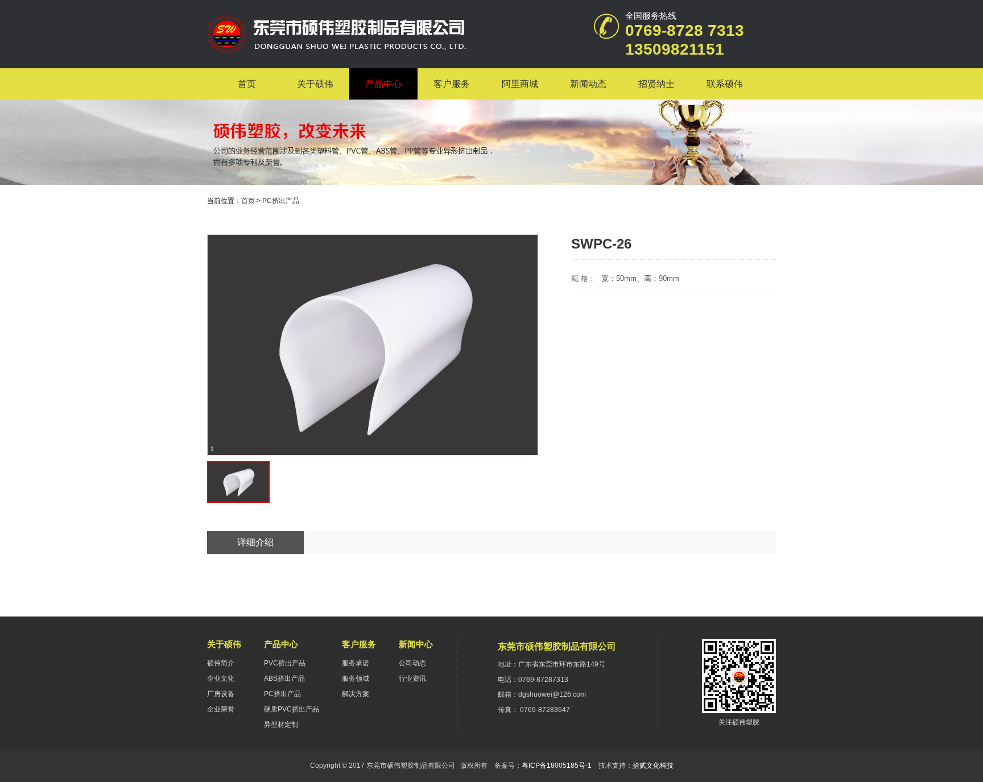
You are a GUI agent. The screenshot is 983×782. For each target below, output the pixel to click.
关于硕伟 (315, 84)
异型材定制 (281, 725)
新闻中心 (416, 644)
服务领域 (355, 678)
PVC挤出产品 (284, 663)
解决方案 (355, 694)
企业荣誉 (220, 709)
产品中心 (383, 84)
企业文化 (220, 678)
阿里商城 (520, 84)
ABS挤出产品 (284, 678)
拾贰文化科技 (653, 765)
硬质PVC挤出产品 (291, 709)
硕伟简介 (220, 663)
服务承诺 (355, 663)
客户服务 (451, 84)
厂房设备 (220, 694)
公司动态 (412, 663)
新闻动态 (588, 84)
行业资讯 (412, 678)
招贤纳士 (656, 84)
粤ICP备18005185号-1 (557, 765)
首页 (247, 84)
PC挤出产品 (280, 201)
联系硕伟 (725, 84)
